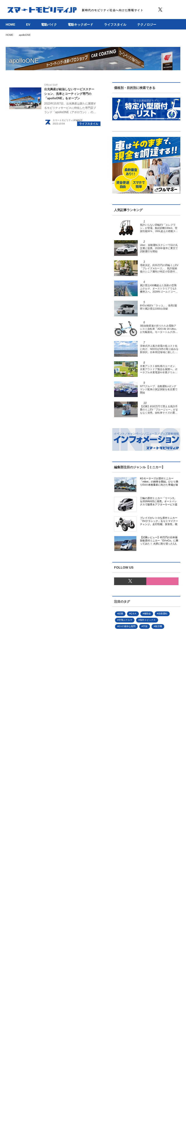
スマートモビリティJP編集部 (68, 120)
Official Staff (50, 84)
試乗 (121, 613)
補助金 (147, 613)
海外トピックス (148, 620)
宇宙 (145, 626)
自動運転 (162, 613)
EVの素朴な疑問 (127, 626)
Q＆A (133, 613)
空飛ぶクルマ (125, 620)
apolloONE (24, 60)
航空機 (158, 626)
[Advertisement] (146, 808)
